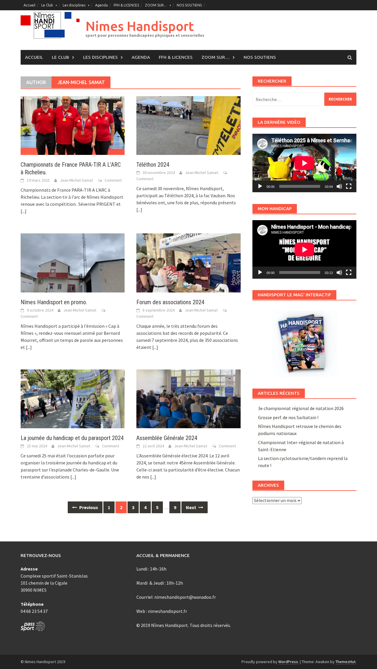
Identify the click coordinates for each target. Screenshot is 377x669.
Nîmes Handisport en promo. (54, 302)
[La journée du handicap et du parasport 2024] (73, 398)
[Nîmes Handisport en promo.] (73, 262)
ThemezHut (345, 661)
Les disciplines (74, 5)
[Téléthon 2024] (188, 125)
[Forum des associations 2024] (188, 262)
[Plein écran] (349, 186)
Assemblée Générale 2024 (166, 437)
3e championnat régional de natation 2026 (301, 408)
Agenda (101, 5)
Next (191, 507)
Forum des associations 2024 (170, 302)
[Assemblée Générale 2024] (188, 398)
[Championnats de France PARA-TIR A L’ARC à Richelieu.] (73, 125)
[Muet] (339, 186)
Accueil (29, 5)
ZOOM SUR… (156, 5)
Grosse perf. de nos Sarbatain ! (288, 417)
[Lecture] (260, 186)
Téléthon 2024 (152, 164)
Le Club (47, 5)
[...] (24, 211)
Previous (88, 507)
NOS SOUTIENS (189, 5)
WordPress (288, 661)
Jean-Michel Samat (76, 180)
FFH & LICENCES (126, 5)
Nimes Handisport (139, 26)
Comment (113, 180)
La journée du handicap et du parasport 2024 (72, 437)
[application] (304, 163)
